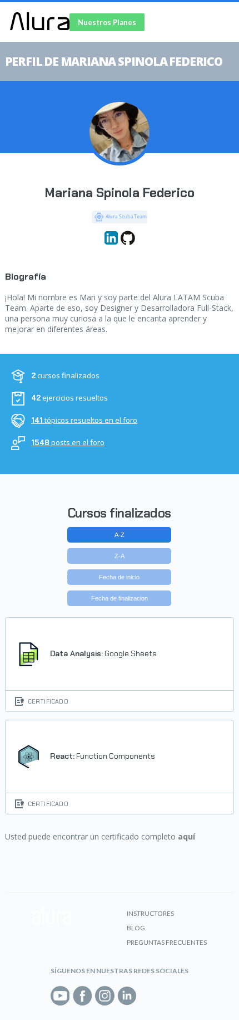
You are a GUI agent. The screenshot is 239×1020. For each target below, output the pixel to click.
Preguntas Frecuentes (167, 942)
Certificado (48, 701)
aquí (186, 836)
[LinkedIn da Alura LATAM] (127, 996)
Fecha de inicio (119, 577)
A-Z (119, 534)
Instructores (150, 913)
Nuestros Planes (107, 22)
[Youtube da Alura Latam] (60, 996)
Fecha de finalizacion (119, 598)
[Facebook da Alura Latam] (82, 996)
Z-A (119, 556)
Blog (136, 928)
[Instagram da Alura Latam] (104, 996)
